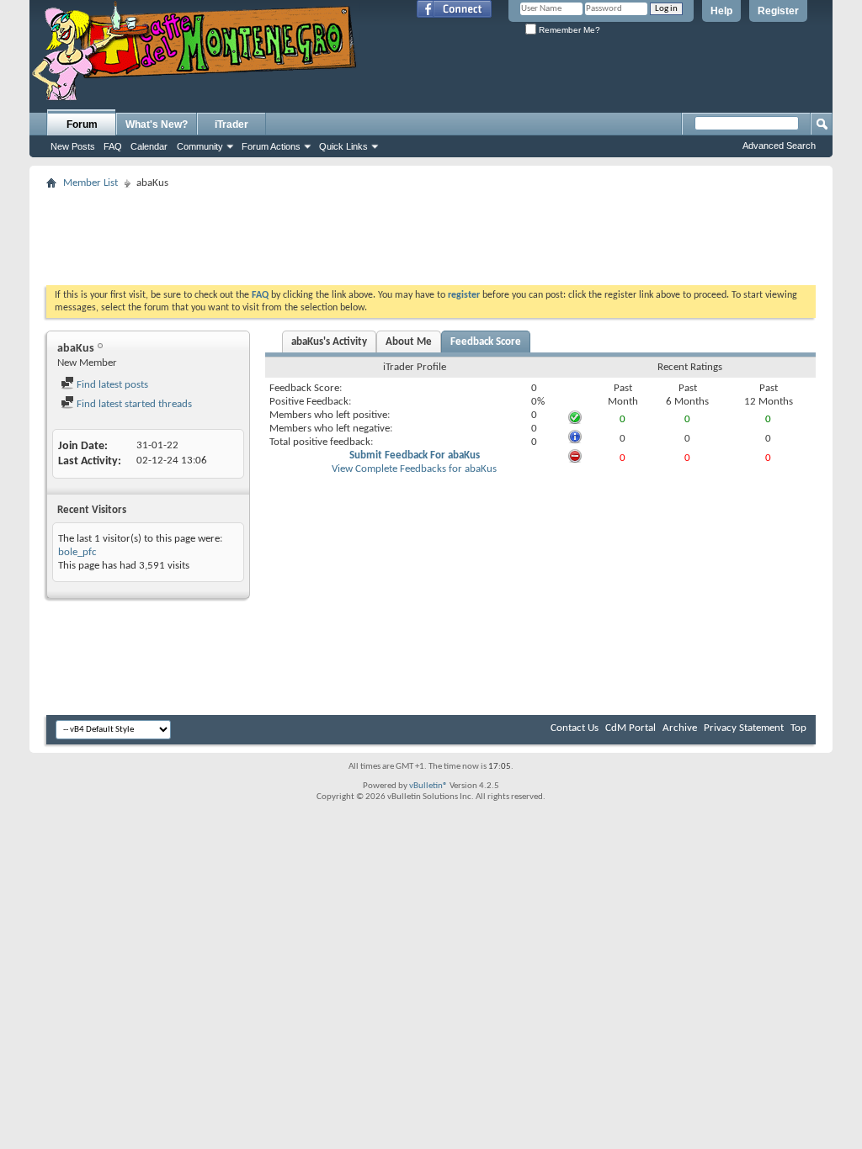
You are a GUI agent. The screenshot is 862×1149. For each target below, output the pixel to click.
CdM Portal (630, 728)
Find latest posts (111, 384)
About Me (409, 341)
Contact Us (575, 728)
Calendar (149, 146)
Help (721, 11)
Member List (90, 182)
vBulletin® (428, 786)
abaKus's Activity (329, 341)
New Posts (73, 146)
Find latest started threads (133, 404)
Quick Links (343, 146)
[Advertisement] (431, 232)
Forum (82, 124)
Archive (679, 728)
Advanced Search (779, 145)
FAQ (113, 146)
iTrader (231, 124)
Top (798, 728)
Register (778, 11)
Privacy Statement (744, 728)
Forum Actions (271, 146)
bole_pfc (77, 552)
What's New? (156, 124)
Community (200, 146)
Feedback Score (485, 341)
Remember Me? (568, 29)
